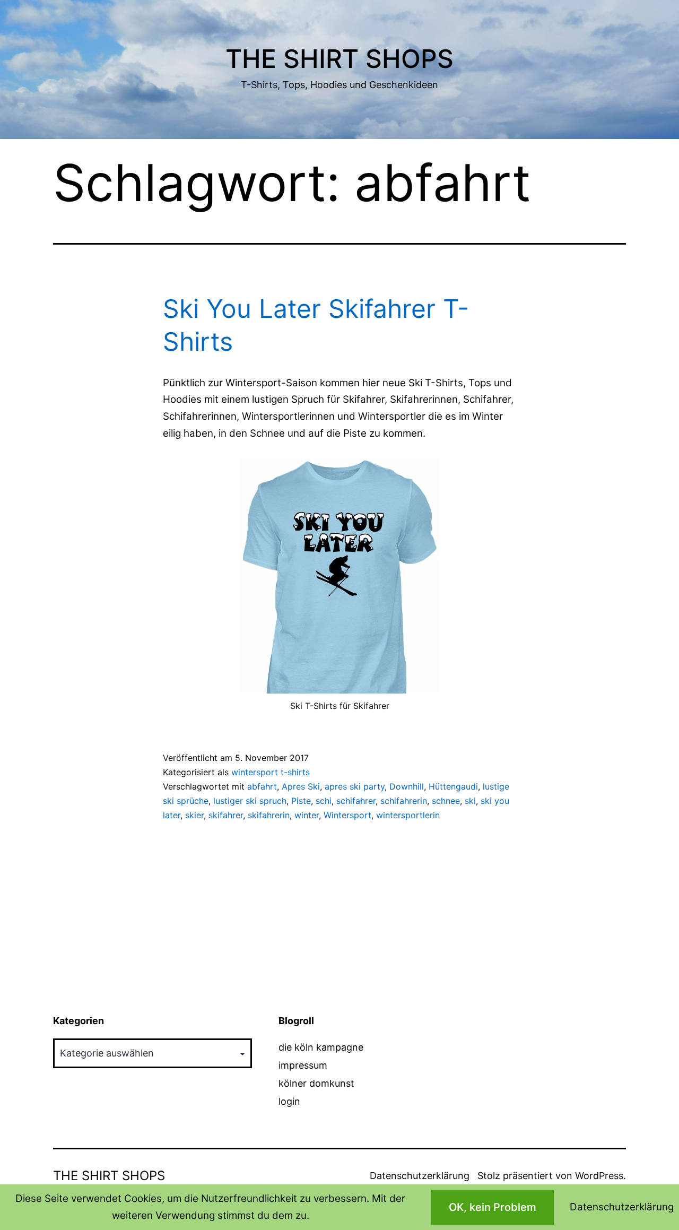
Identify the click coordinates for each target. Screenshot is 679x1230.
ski (470, 800)
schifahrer (356, 800)
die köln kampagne (320, 1047)
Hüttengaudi (453, 786)
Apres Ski (301, 786)
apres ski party (355, 786)
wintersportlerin (408, 815)
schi (324, 800)
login (289, 1101)
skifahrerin (269, 815)
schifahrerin (403, 800)
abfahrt (262, 786)
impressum (302, 1065)
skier (194, 815)
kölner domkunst (316, 1083)
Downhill (406, 786)
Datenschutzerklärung (419, 1175)
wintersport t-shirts (270, 772)
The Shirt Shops (339, 58)
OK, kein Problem (492, 1207)
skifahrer (225, 815)
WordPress (599, 1175)
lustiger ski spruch (249, 800)
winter (306, 815)
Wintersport (347, 815)
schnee (446, 800)
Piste (301, 800)
